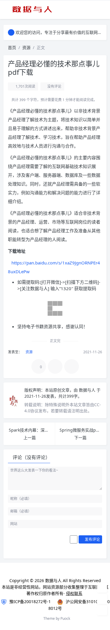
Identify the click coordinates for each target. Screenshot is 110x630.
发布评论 (92, 539)
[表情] (73, 539)
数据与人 (88, 390)
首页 (12, 47)
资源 (26, 47)
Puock (65, 618)
